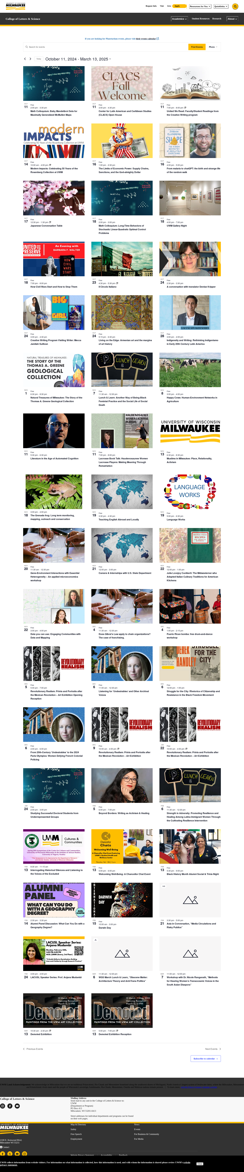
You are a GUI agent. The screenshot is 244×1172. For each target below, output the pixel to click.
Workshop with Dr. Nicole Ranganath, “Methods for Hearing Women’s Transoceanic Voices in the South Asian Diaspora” (193, 981)
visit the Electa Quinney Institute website (199, 1087)
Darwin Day (105, 927)
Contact (5, 1147)
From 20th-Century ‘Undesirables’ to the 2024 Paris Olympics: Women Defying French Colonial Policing (56, 756)
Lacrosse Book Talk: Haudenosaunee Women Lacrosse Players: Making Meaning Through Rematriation (123, 462)
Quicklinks (219, 6)
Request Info (151, 6)
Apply (177, 6)
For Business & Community (146, 1134)
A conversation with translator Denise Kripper (191, 286)
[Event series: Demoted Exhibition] (50, 1030)
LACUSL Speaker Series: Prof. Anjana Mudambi (56, 977)
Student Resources (201, 18)
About (231, 19)
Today (38, 58)
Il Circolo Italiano (107, 286)
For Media (138, 1139)
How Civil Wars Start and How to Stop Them (53, 286)
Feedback (123, 1155)
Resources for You (199, 6)
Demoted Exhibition (41, 1034)
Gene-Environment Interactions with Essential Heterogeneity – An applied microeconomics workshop (54, 576)
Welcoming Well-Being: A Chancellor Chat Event (125, 874)
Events (137, 1129)
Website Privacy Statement (82, 1155)
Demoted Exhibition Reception (115, 1034)
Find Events (197, 46)
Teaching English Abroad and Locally (119, 519)
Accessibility (106, 1155)
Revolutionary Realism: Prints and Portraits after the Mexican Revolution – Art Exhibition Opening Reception (56, 695)
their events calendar (146, 39)
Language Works (176, 519)
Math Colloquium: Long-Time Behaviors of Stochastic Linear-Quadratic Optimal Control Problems (122, 229)
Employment (76, 1139)
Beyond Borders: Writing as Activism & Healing (124, 813)
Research (216, 18)
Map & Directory (78, 1124)
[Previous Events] (25, 59)
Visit (162, 6)
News (136, 1124)
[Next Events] (30, 59)
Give (169, 6)
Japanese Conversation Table (46, 225)
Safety (73, 1129)
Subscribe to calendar (204, 1058)
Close (200, 1164)
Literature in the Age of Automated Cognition (54, 458)
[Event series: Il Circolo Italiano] (117, 283)
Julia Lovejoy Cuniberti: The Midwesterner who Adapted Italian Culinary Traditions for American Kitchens (192, 576)
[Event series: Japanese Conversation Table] (50, 222)
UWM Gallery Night (177, 225)
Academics (178, 19)
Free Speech (76, 1134)
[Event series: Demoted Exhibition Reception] (117, 1030)
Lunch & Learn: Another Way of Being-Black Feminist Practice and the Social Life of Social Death (123, 401)
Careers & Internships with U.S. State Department (125, 573)
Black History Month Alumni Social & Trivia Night (193, 874)
